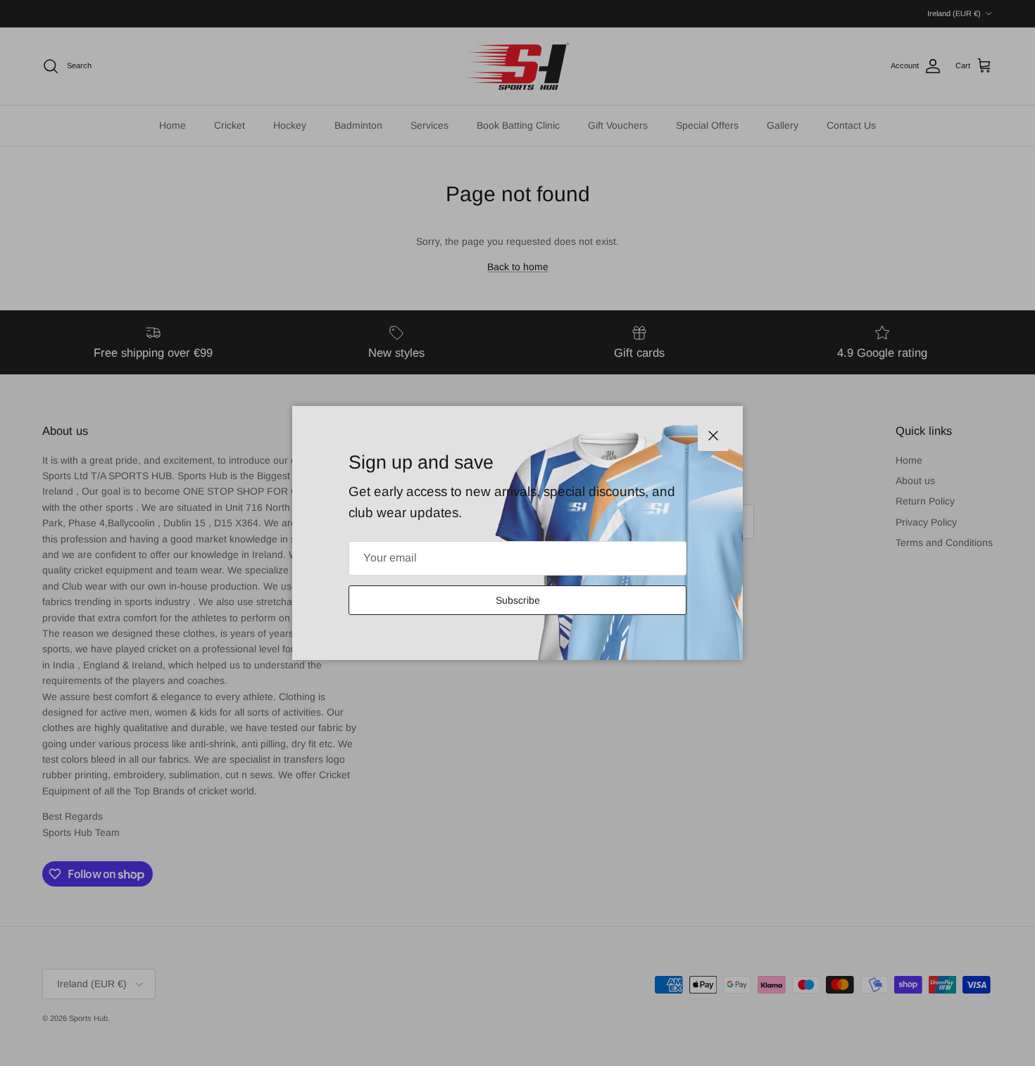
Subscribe (518, 600)
